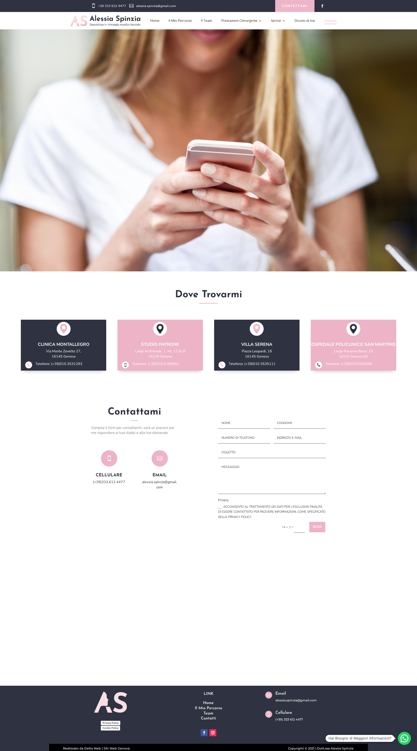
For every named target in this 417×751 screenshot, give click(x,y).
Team (208, 714)
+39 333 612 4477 (112, 6)
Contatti (208, 719)
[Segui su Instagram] (212, 732)
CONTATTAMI (295, 6)
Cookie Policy (110, 727)
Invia (317, 526)
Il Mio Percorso (208, 708)
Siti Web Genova (117, 748)
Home (208, 703)
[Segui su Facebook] (322, 6)
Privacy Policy (111, 722)
